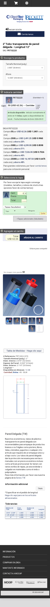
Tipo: (7, 211)
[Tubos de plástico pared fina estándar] (39, 321)
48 (29, 370)
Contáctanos (27, 34)
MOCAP (41, 592)
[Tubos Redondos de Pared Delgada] (39, 328)
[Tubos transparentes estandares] (32, 321)
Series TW (20, 478)
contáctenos (41, 166)
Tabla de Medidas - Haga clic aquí (23, 350)
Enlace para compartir (37, 251)
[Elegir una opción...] (28, 207)
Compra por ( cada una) (23, 133)
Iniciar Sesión (15, 30)
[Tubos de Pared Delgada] (16, 321)
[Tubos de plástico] (24, 321)
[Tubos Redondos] (32, 328)
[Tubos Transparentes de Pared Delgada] (9, 321)
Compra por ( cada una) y (23, 140)
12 (26, 370)
